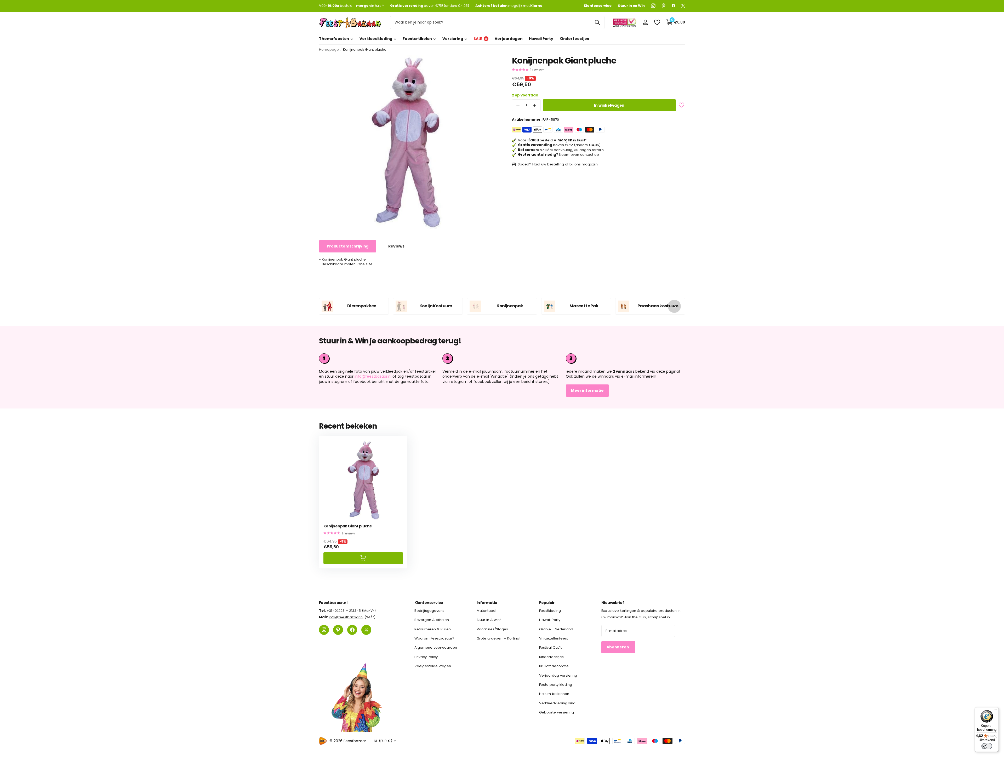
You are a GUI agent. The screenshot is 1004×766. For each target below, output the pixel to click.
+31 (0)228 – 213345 (344, 610)
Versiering (452, 38)
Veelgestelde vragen (432, 666)
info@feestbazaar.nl (373, 376)
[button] (534, 105)
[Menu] (995, 710)
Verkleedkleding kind (557, 703)
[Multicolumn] (625, 358)
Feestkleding (550, 610)
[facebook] (673, 5)
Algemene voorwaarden (435, 647)
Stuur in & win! (489, 620)
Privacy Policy (426, 656)
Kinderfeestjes (574, 38)
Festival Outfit (550, 647)
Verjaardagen (508, 38)
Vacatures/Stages (492, 629)
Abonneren (618, 647)
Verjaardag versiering (558, 675)
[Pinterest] (663, 5)
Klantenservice (428, 602)
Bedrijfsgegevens (429, 610)
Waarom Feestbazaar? (434, 638)
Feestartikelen (417, 38)
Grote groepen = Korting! (498, 638)
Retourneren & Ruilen (432, 629)
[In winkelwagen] (363, 558)
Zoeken (597, 22)
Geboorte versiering (556, 712)
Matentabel (486, 610)
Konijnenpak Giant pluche (347, 526)
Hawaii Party (541, 38)
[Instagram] (653, 5)
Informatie (487, 602)
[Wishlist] (657, 22)
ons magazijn (586, 164)
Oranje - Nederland (556, 629)
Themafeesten (334, 38)
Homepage (329, 49)
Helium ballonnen (554, 694)
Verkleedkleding (376, 38)
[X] (683, 5)
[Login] (645, 22)
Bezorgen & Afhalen (431, 620)
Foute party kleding (555, 684)
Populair (547, 602)
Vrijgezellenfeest (553, 638)
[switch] (987, 746)
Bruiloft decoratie (554, 666)
